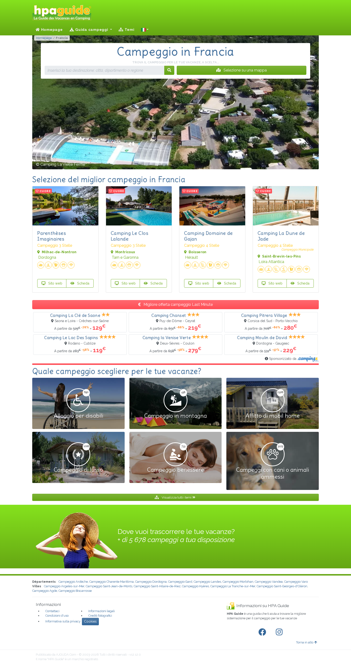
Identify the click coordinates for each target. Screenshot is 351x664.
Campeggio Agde (44, 591)
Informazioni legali (101, 611)
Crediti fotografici (100, 615)
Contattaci (52, 611)
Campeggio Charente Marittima (111, 581)
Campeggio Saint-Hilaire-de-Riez (157, 586)
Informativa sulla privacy (62, 621)
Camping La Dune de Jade (281, 236)
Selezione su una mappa (245, 70)
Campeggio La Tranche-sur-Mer (232, 586)
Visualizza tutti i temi (176, 497)
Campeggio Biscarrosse (75, 591)
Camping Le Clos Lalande (130, 236)
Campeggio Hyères (195, 586)
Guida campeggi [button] (91, 29)
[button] (145, 29)
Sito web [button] (54, 283)
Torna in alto (304, 642)
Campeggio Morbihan (238, 581)
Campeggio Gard (180, 581)
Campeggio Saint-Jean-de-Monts (109, 586)
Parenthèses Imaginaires (51, 236)
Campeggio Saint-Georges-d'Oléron (282, 586)
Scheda (82, 283)
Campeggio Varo (296, 581)
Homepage (51, 29)
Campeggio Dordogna (151, 581)
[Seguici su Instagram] (280, 632)
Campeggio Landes (207, 581)
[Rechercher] (169, 70)
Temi (128, 29)
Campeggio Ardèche (73, 581)
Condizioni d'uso (57, 615)
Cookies (90, 621)
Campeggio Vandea (269, 581)
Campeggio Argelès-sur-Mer (64, 586)
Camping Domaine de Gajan (208, 236)
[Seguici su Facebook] (263, 632)
